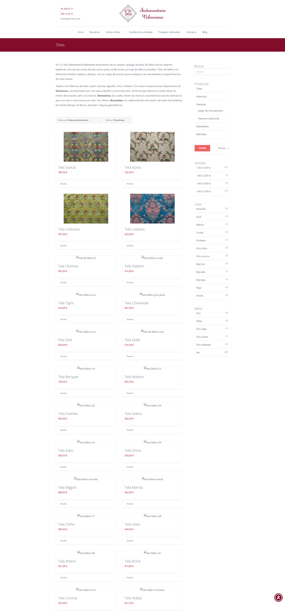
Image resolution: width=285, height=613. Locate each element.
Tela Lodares (135, 229)
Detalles (63, 183)
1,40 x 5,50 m (203, 191)
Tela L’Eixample (136, 302)
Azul (198, 216)
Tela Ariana (67, 561)
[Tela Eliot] (86, 331)
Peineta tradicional (208, 118)
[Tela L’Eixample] (152, 295)
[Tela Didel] (152, 331)
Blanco (200, 224)
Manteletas (202, 126)
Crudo (199, 232)
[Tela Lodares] (152, 209)
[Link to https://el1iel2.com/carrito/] (219, 17)
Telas (199, 88)
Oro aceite (202, 336)
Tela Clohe (66, 524)
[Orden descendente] (100, 120)
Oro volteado (203, 344)
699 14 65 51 (67, 13)
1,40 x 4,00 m (203, 183)
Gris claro (201, 248)
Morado (200, 272)
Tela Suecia (67, 167)
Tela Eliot (65, 339)
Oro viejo (201, 329)
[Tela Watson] (152, 368)
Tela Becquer (68, 376)
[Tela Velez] (152, 516)
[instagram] (226, 10)
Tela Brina (132, 561)
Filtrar (202, 148)
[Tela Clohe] (86, 516)
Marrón (200, 264)
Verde (199, 295)
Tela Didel (132, 339)
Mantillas (201, 134)
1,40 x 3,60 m (203, 175)
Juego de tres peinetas (210, 110)
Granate (201, 240)
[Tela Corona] (86, 590)
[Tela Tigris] (86, 295)
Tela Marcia (134, 487)
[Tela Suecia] (86, 147)
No (198, 352)
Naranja (200, 280)
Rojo (198, 287)
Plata (199, 321)
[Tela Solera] (152, 405)
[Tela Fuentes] (86, 405)
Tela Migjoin (67, 487)
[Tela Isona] (152, 147)
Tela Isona (133, 167)
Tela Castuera (69, 229)
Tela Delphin (134, 266)
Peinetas (201, 104)
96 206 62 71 (67, 8)
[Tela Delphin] (152, 258)
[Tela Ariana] (86, 553)
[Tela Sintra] (152, 442)
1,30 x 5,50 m (203, 167)
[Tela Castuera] (86, 209)
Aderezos (201, 96)
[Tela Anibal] (152, 590)
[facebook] (219, 10)
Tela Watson (134, 376)
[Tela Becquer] (86, 368)
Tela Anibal (133, 597)
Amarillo (201, 209)
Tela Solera (133, 413)
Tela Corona (67, 597)
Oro (198, 313)
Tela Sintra (133, 450)
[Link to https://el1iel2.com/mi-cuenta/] (226, 17)
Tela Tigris (66, 302)
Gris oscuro (202, 256)
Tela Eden (65, 450)
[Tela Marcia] (152, 479)
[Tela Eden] (86, 442)
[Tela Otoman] (86, 258)
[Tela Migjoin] (86, 479)
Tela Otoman (68, 266)
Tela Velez (132, 524)
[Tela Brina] (152, 553)
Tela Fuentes (68, 413)
